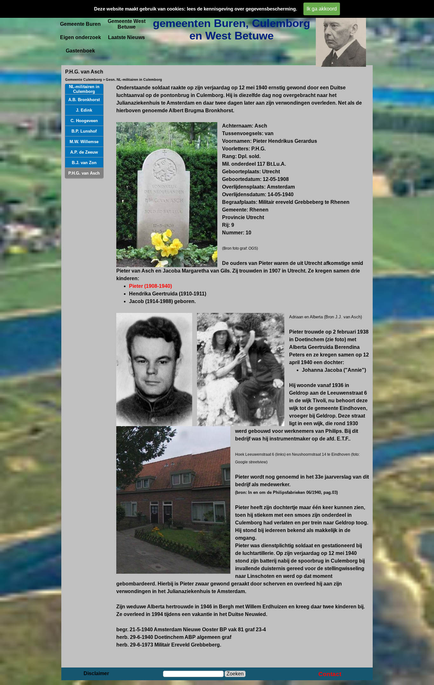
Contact (329, 674)
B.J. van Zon (84, 162)
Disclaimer (96, 673)
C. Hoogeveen (84, 120)
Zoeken (235, 673)
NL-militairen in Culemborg (84, 89)
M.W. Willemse (84, 141)
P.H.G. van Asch (84, 173)
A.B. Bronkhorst (84, 99)
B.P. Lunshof (84, 131)
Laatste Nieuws (126, 37)
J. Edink (84, 110)
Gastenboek (80, 50)
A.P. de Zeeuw (84, 152)
